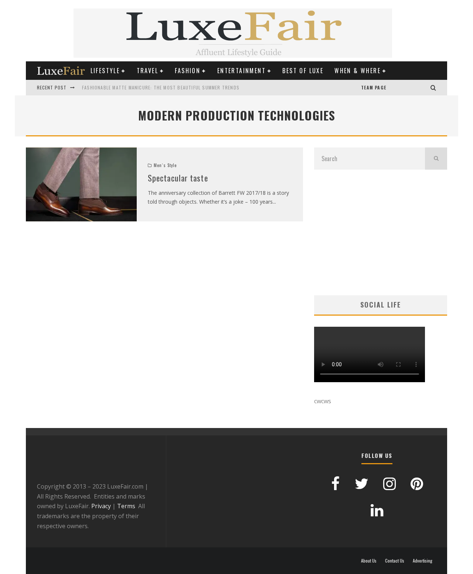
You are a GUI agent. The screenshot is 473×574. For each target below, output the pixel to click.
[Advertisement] (380, 232)
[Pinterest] (401, 87)
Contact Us (394, 560)
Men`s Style (165, 165)
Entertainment (241, 70)
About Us (369, 560)
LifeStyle (105, 70)
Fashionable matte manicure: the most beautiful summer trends (160, 87)
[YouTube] (393, 87)
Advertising (422, 560)
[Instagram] (423, 87)
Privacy (101, 506)
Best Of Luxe (302, 70)
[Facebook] (408, 87)
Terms (126, 506)
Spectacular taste (178, 178)
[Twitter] (415, 87)
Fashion (187, 70)
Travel (147, 70)
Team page (373, 87)
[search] (436, 158)
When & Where (357, 70)
